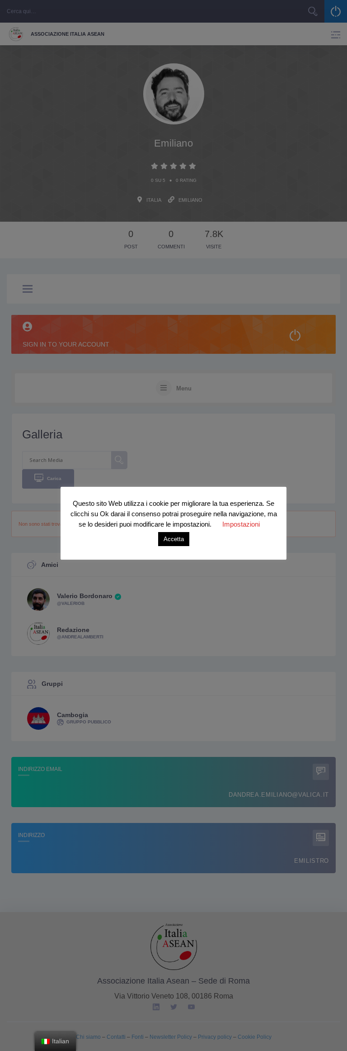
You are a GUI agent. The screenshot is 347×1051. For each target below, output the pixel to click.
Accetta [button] (174, 539)
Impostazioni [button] (241, 524)
